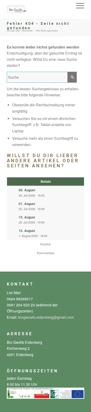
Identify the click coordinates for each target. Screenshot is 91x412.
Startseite (27, 30)
